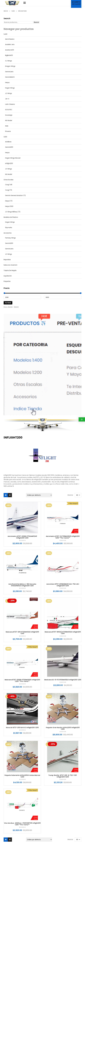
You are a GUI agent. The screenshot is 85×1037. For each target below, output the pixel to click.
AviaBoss (8, 142)
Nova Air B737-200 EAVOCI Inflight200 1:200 (22, 727)
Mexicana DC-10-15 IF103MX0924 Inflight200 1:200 (62, 680)
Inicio (6, 11)
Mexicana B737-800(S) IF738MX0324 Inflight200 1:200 (63, 632)
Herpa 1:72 (8, 201)
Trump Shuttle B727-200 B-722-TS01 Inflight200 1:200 (62, 776)
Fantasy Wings (10, 238)
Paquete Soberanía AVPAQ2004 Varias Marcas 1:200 (22, 776)
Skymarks (8, 227)
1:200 (13, 11)
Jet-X (7, 99)
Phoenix (8, 131)
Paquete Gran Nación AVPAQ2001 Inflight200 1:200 (63, 728)
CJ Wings (8, 61)
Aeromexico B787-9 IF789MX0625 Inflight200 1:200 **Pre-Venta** (63, 537)
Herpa (7, 82)
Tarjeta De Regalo (10, 270)
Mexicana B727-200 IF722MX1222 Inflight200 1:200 (22, 632)
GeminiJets (9, 72)
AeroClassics (9, 39)
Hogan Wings (10, 88)
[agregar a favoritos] (22, 530)
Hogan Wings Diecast (13, 158)
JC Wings (8, 93)
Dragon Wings (10, 66)
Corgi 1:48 (8, 185)
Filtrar (8, 303)
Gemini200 (9, 147)
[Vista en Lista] (10, 495)
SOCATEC (8, 110)
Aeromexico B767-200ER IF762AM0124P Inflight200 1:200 (22, 537)
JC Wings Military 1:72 (12, 212)
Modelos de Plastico (11, 217)
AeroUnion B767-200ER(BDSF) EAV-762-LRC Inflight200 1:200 (62, 585)
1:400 (5, 34)
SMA (6, 126)
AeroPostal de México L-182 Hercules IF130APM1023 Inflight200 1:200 (22, 585)
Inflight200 (9, 163)
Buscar (36, 22)
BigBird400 (9, 55)
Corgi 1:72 (8, 190)
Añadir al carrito (16, 530)
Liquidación (8, 276)
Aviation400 (9, 50)
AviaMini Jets (9, 44)
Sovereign (8, 115)
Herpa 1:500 (9, 206)
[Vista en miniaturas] (6, 495)
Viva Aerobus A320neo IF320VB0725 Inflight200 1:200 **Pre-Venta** (22, 824)
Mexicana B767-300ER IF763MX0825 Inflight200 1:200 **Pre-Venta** (22, 680)
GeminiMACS (10, 77)
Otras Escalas (8, 180)
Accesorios (8, 233)
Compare (28, 530)
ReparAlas (7, 260)
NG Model (8, 120)
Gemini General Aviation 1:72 (15, 195)
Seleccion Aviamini (10, 265)
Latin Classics (10, 104)
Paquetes (7, 281)
